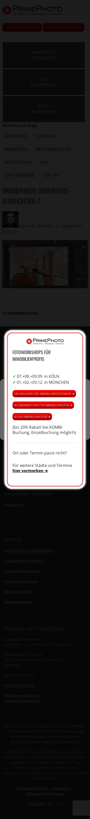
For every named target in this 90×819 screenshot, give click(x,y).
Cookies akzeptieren (45, 400)
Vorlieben (45, 427)
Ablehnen (45, 413)
